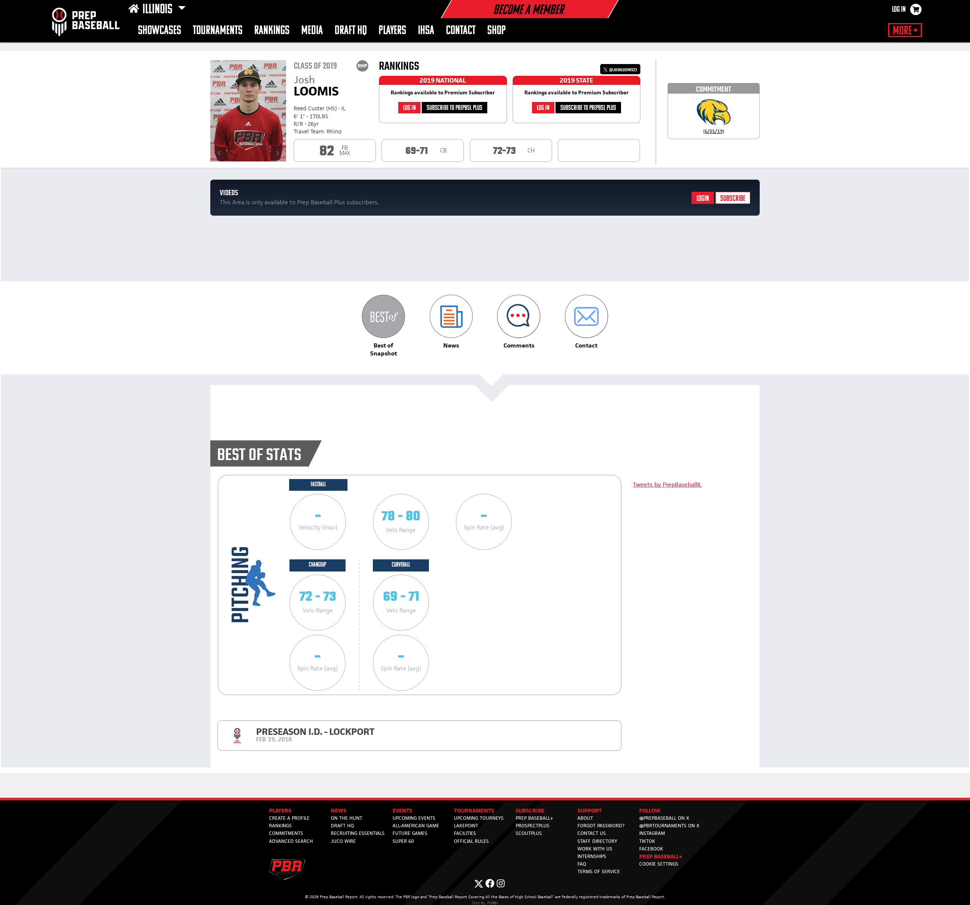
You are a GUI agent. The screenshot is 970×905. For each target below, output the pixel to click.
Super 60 (403, 841)
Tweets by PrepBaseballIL (667, 485)
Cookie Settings (658, 864)
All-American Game (416, 825)
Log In (899, 10)
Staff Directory (597, 841)
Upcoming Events (414, 818)
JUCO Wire (343, 841)
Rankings (271, 31)
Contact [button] (461, 31)
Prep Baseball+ (534, 818)
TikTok (647, 841)
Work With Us (594, 849)
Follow (649, 810)
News (338, 810)
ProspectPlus (532, 825)
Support (589, 810)
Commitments (286, 833)
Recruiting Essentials (358, 833)
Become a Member (528, 10)
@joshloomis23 (623, 69)
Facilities (465, 833)
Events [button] (402, 810)
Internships (591, 856)
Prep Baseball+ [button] (660, 856)
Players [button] (392, 31)
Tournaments (217, 31)
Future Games (410, 833)
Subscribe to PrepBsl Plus (454, 108)
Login (702, 199)
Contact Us (591, 833)
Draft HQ (351, 31)
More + (905, 31)
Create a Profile (289, 818)
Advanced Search (291, 841)
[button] (383, 326)
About (585, 818)
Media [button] (312, 31)
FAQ (581, 864)
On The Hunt (346, 818)
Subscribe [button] (530, 810)
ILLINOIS (158, 10)
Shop (496, 31)
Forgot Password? (600, 825)
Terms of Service (598, 871)
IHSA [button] (426, 31)
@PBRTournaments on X (669, 825)
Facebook (651, 849)
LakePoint (466, 825)
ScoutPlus (529, 833)
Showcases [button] (159, 31)
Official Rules (471, 841)
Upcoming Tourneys (479, 818)
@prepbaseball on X (664, 818)
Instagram (652, 833)
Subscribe (732, 199)
